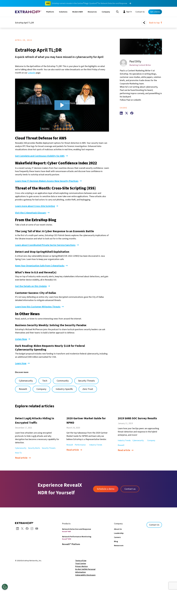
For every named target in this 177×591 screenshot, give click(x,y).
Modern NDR (77, 11)
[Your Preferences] (5, 587)
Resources (92, 11)
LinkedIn (31, 72)
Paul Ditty (135, 61)
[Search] (117, 11)
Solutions (63, 11)
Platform (50, 11)
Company (106, 11)
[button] (62, 105)
